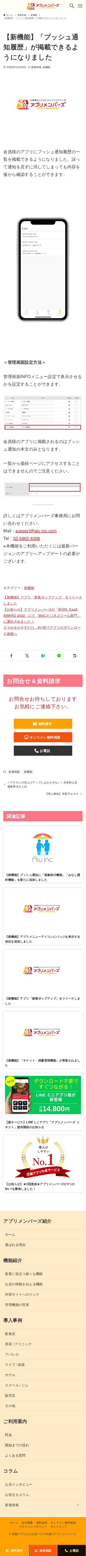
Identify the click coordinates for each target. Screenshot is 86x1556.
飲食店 (10, 1333)
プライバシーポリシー (33, 1526)
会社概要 (27, 1522)
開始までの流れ (17, 1445)
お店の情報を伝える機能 (24, 1284)
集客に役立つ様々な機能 (24, 1273)
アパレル (12, 1354)
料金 (8, 1434)
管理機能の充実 (17, 1304)
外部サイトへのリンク (22, 1294)
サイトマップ (58, 1526)
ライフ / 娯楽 (15, 1364)
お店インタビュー (18, 1484)
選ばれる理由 (15, 1244)
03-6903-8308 (26, 538)
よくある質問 (15, 1455)
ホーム (10, 1234)
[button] (11, 655)
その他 (10, 1405)
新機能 (46, 67)
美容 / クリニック (18, 1343)
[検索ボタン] (72, 6)
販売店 (10, 1395)
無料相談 (45, 1550)
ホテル (10, 1374)
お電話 (74, 1550)
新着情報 (36, 67)
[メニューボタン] (80, 6)
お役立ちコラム (17, 1494)
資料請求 (42, 1522)
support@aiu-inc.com (36, 530)
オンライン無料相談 (63, 1522)
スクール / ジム (16, 1385)
